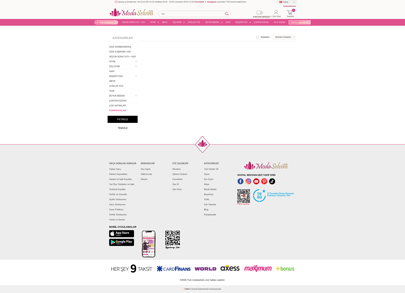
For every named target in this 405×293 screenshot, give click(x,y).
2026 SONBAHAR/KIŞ (120, 46)
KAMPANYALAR (117, 110)
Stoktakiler (265, 37)
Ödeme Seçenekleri (118, 174)
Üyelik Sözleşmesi (117, 199)
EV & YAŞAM (279, 22)
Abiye (206, 184)
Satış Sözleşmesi (117, 204)
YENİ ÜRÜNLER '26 (108, 22)
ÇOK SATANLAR (117, 105)
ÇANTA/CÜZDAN (261, 22)
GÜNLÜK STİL (194, 22)
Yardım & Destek (117, 219)
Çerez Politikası (116, 209)
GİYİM (153, 22)
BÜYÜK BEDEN (212, 22)
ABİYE (164, 22)
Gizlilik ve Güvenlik (118, 194)
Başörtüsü (208, 194)
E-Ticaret (193, 289)
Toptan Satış (115, 169)
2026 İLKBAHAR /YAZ (120, 51)
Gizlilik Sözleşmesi (118, 214)
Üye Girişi (176, 189)
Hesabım (176, 169)
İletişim (144, 179)
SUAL (112, 91)
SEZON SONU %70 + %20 (133, 22)
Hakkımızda (146, 174)
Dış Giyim (208, 179)
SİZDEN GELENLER (299, 22)
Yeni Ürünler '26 (211, 169)
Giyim (206, 174)
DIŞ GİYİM (177, 22)
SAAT (228, 22)
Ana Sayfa (145, 169)
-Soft (186, 289)
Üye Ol (175, 184)
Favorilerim (177, 179)
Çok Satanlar (210, 204)
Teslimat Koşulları (117, 189)
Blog (206, 209)
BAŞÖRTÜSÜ (241, 22)
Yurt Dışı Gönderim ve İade (121, 184)
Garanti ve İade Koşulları (120, 179)
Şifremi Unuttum (179, 174)
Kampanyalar (210, 214)
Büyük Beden (210, 189)
